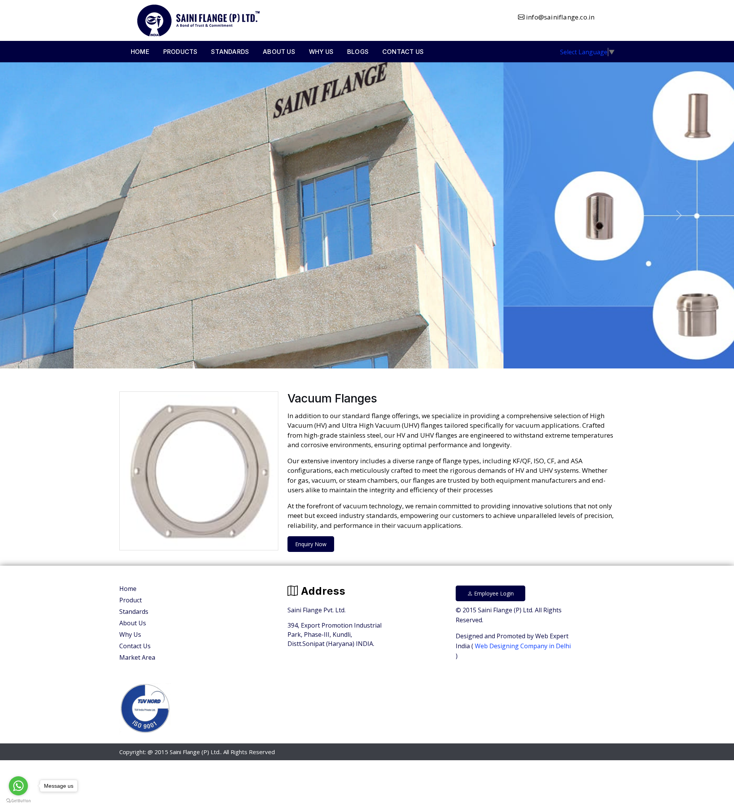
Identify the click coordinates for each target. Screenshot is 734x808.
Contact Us (135, 646)
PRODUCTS (180, 51)
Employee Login (493, 593)
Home (127, 589)
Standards (133, 611)
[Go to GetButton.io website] (18, 800)
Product (130, 600)
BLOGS (358, 51)
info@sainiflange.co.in (560, 17)
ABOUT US (279, 51)
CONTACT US (403, 51)
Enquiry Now (310, 544)
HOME (140, 51)
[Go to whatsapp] (18, 785)
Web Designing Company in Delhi (522, 646)
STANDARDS (230, 51)
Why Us (130, 634)
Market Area (137, 657)
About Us (132, 623)
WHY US (321, 51)
